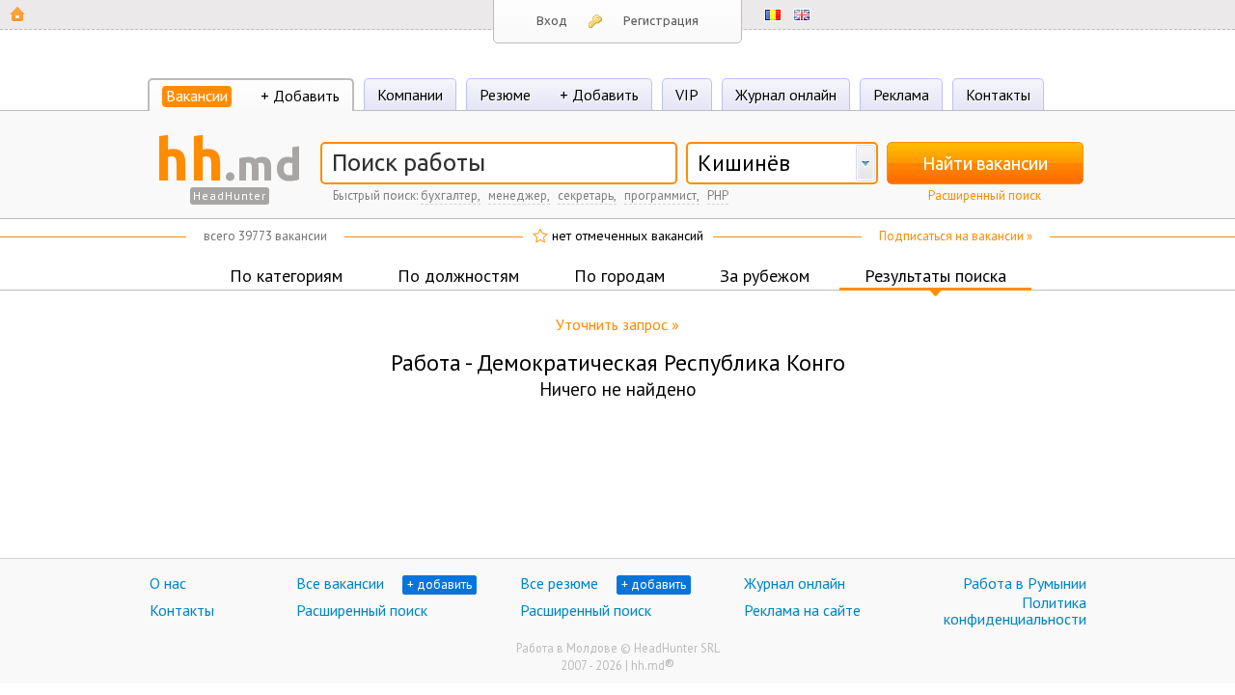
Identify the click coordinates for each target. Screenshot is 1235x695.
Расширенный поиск (984, 195)
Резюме (505, 94)
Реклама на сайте (802, 610)
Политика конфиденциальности (1015, 611)
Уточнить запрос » (617, 324)
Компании (410, 94)
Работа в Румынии (1024, 583)
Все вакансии (340, 583)
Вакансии (197, 95)
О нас (168, 583)
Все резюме (559, 583)
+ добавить (439, 584)
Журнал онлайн (786, 94)
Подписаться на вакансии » (955, 236)
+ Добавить (300, 95)
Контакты (998, 94)
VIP (687, 94)
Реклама (901, 94)
